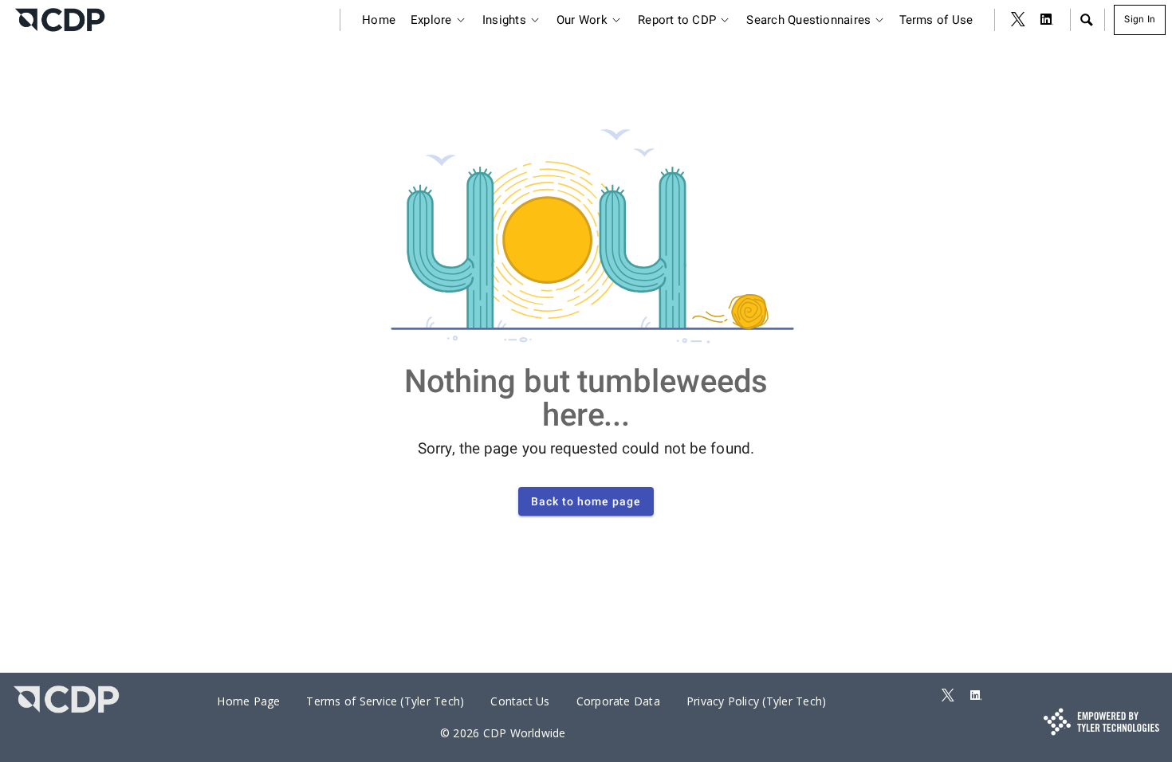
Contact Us (519, 701)
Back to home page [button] (586, 501)
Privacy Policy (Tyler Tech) (756, 701)
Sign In (1139, 19)
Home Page (248, 701)
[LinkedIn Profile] (1046, 20)
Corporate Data (618, 701)
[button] (1086, 20)
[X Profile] (1018, 20)
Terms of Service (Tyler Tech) (385, 701)
